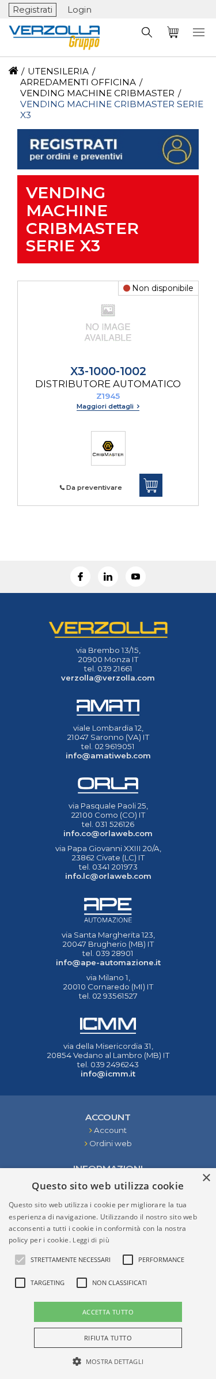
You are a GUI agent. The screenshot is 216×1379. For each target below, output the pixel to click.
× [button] (206, 1178)
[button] (108, 1360)
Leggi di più (91, 1240)
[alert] (108, 1273)
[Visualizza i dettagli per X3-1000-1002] (108, 359)
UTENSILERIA (58, 71)
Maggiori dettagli (106, 406)
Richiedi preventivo (150, 485)
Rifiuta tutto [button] (108, 1337)
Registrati (32, 10)
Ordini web (110, 1143)
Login (79, 10)
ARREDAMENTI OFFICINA (78, 82)
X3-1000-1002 (108, 377)
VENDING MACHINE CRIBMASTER (97, 93)
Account (110, 1130)
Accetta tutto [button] (108, 1312)
